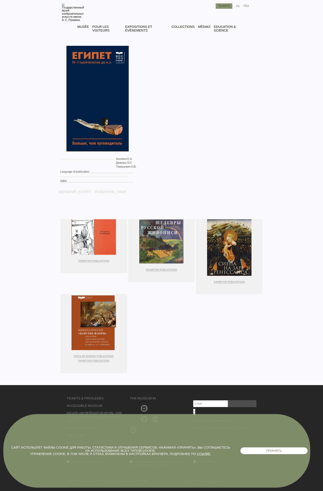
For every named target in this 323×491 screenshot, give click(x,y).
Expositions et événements (138, 28)
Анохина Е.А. (124, 158)
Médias (204, 26)
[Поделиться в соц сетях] (256, 6)
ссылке (203, 454)
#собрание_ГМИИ (110, 192)
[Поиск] (210, 6)
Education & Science (225, 28)
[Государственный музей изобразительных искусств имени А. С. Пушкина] (73, 20)
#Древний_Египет (75, 192)
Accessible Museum (84, 405)
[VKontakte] (144, 408)
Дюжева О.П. (124, 162)
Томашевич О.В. (126, 166)
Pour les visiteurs (101, 28)
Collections (183, 26)
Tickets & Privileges (85, 398)
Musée (83, 26)
